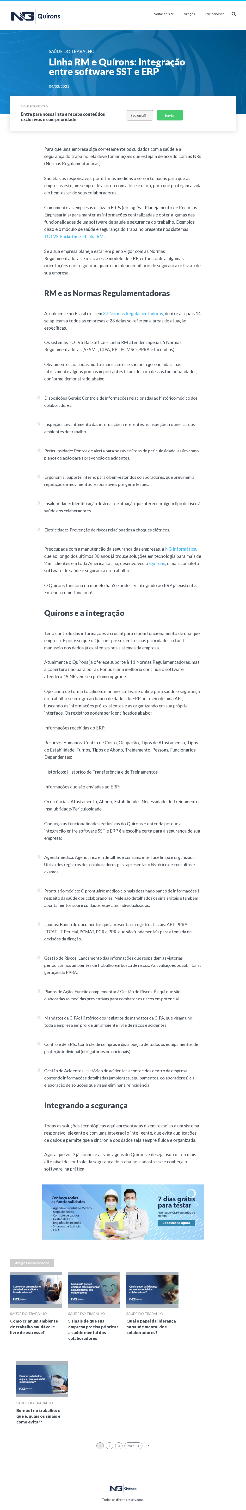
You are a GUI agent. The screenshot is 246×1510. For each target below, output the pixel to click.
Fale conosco (214, 14)
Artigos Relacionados (32, 1263)
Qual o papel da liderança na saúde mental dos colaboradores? (151, 1326)
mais (131, 1446)
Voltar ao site (164, 14)
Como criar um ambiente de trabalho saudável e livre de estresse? (34, 1326)
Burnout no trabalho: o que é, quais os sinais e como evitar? (38, 1416)
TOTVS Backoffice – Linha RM (74, 236)
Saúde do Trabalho (28, 1314)
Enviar (170, 115)
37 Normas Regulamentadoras (133, 313)
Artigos (189, 14)
